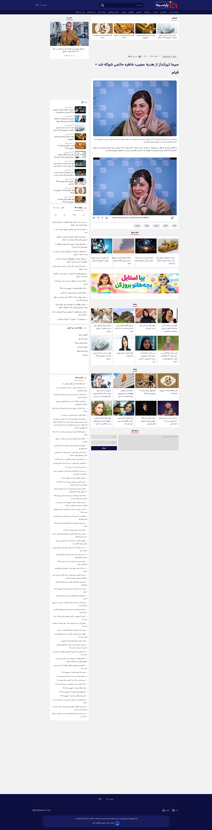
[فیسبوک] (102, 217)
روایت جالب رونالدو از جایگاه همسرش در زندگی (71, 630)
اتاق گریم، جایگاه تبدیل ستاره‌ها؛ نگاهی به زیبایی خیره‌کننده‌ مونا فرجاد (169, 328)
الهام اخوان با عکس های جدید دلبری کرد (147, 327)
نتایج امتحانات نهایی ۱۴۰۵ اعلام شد (65, 182)
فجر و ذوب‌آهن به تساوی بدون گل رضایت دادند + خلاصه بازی (63, 164)
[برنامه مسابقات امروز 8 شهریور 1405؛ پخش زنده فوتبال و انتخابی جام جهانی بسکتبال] (80, 110)
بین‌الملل (147, 12)
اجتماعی (139, 12)
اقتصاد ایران (83, 335)
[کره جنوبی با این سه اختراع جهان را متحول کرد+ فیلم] (101, 246)
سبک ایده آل (82, 339)
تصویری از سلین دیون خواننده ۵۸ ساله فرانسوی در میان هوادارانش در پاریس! (101, 393)
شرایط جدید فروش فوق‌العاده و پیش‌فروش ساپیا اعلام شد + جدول (125, 393)
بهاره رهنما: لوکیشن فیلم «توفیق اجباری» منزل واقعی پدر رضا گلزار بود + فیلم (102, 421)
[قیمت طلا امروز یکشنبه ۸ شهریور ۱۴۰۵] (124, 28)
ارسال (104, 448)
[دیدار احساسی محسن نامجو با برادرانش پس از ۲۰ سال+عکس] (168, 408)
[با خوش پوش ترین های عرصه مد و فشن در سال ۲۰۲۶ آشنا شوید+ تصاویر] (69, 34)
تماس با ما (43, 5)
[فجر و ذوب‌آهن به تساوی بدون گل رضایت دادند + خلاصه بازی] (80, 163)
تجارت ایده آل (82, 347)
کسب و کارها (80, 12)
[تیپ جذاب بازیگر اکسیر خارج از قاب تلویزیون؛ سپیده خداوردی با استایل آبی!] (145, 343)
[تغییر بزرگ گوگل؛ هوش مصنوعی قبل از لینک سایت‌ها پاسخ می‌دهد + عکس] (80, 155)
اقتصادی (163, 12)
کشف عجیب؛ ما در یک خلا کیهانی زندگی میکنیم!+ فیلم (144, 259)
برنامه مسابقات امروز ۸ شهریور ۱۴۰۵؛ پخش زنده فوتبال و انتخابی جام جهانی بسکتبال (63, 111)
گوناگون (174, 18)
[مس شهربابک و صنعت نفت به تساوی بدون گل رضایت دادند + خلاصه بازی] (80, 172)
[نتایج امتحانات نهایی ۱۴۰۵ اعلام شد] (80, 181)
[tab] (74, 55)
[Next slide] (86, 34)
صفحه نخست (174, 12)
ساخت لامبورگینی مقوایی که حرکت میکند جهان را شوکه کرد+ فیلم (166, 261)
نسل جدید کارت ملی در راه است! (75, 467)
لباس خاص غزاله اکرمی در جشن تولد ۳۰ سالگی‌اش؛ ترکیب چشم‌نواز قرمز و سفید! (169, 357)
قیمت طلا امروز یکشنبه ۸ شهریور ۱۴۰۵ (124, 36)
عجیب (156, 226)
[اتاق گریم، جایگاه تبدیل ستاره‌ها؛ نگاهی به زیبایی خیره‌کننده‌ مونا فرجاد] (168, 315)
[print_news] (106, 217)
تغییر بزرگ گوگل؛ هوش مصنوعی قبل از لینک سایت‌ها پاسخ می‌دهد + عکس (64, 156)
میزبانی (137, 226)
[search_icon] (103, 6)
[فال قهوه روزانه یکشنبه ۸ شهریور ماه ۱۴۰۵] (145, 380)
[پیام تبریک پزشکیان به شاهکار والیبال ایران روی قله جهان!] (80, 119)
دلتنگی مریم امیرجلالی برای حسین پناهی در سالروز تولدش (102, 328)
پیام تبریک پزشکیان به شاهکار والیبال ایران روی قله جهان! (64, 120)
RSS (37, 5)
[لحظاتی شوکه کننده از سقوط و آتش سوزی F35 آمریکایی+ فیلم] (123, 246)
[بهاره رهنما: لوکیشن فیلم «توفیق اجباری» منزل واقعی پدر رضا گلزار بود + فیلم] (101, 408)
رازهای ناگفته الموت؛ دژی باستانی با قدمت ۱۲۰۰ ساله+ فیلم (124, 328)
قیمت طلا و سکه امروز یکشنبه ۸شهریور (146, 36)
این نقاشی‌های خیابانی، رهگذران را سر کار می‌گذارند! (69, 459)
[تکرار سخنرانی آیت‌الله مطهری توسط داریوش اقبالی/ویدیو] (145, 408)
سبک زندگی (102, 12)
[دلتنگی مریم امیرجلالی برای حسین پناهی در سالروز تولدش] (101, 315)
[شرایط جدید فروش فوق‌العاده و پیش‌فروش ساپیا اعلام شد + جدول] (123, 380)
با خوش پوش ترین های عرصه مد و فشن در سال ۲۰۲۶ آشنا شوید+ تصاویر (68, 50)
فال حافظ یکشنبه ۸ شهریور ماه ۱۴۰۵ (102, 36)
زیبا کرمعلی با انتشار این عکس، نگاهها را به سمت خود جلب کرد (125, 421)
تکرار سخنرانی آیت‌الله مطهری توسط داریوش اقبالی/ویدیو (148, 421)
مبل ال (85, 355)
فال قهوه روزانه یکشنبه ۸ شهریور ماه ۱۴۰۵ (147, 392)
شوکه (147, 226)
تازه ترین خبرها (82, 351)
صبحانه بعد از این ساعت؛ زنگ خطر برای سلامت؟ (70, 676)
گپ (177, 810)
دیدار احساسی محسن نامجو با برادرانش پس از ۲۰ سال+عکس (168, 421)
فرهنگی (131, 12)
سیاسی (156, 12)
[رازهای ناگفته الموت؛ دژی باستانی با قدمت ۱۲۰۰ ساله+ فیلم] (123, 315)
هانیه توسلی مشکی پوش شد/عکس (125, 354)
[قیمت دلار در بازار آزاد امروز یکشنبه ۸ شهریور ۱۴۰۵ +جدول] (167, 28)
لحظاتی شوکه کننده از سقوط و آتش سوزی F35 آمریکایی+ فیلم (121, 261)
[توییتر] (94, 217)
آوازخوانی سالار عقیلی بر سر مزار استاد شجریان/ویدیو (69, 463)
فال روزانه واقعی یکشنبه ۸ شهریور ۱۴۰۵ (72, 696)
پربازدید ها (79, 207)
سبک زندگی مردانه (81, 343)
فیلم (174, 226)
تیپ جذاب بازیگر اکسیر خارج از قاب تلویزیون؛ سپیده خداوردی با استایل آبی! (147, 357)
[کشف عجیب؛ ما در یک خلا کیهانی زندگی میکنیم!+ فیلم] (145, 246)
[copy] (172, 217)
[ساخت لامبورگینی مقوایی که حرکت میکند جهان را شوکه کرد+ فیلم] (168, 246)
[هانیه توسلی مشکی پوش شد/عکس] (123, 343)
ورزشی (123, 12)
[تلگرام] (98, 217)
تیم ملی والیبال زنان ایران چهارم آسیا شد (73, 478)
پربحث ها (56, 207)
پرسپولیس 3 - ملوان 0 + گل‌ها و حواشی (72, 319)
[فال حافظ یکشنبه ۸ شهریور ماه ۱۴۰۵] (102, 28)
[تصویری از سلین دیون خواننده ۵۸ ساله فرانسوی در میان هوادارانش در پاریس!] (101, 380)
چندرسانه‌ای (91, 12)
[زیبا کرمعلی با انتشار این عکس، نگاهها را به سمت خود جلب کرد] (123, 408)
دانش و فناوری (113, 12)
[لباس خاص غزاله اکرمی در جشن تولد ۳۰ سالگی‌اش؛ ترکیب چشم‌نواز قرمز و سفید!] (168, 343)
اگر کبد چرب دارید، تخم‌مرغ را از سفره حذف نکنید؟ (70, 684)
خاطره (165, 226)
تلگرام (167, 810)
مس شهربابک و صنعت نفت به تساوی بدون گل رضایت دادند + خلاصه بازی (63, 173)
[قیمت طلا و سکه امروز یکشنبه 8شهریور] (145, 28)
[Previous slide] (53, 34)
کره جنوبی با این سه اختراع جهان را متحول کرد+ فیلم (100, 259)
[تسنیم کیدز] (135, 284)
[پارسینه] (165, 5)
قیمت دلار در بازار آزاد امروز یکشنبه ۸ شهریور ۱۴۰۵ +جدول (167, 36)
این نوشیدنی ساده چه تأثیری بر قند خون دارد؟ (71, 680)
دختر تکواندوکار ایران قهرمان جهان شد (73, 384)
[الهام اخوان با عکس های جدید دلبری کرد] (145, 315)
